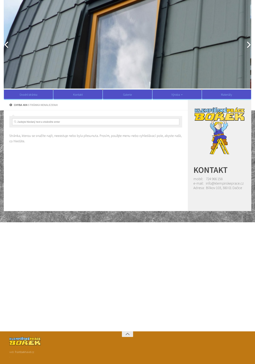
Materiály (226, 94)
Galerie (127, 94)
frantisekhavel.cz (24, 352)
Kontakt (78, 94)
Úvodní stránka (28, 94)
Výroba (175, 94)
